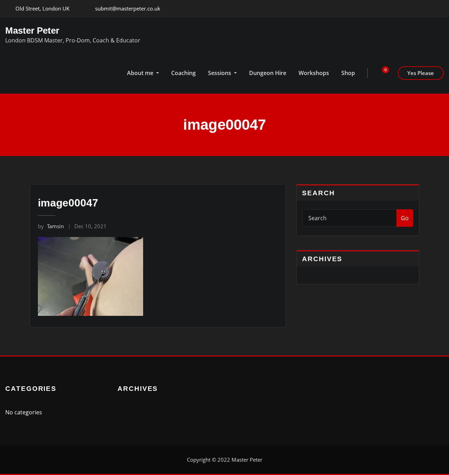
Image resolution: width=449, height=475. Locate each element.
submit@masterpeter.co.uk (127, 8)
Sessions (220, 73)
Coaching (183, 73)
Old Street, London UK (42, 8)
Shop (348, 73)
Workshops (314, 73)
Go (405, 218)
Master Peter (32, 30)
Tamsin (51, 226)
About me (141, 73)
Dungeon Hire (267, 73)
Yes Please (420, 72)
